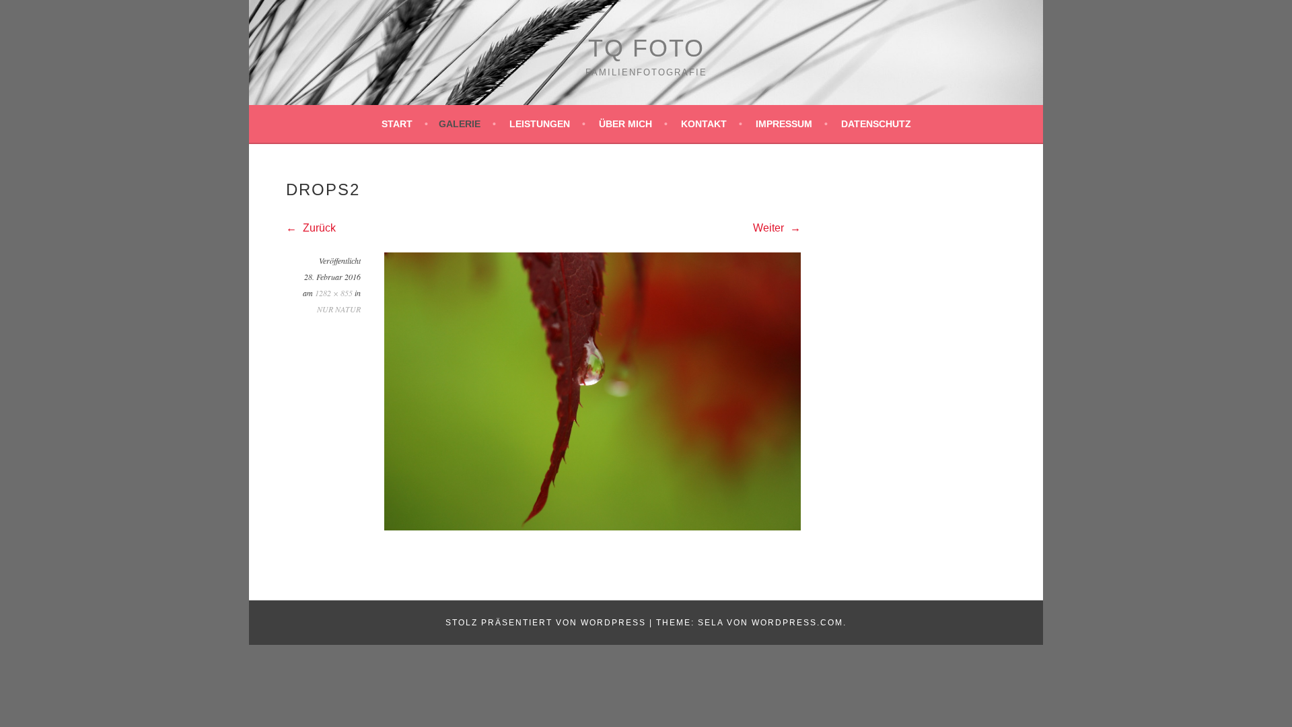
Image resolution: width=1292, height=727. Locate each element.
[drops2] (592, 526)
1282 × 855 (334, 292)
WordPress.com (797, 622)
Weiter (770, 228)
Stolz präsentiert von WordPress (545, 622)
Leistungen (539, 123)
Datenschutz (876, 123)
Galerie (459, 123)
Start (397, 123)
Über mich (625, 123)
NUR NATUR (339, 309)
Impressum (784, 123)
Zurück (318, 228)
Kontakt (704, 123)
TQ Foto (646, 48)
